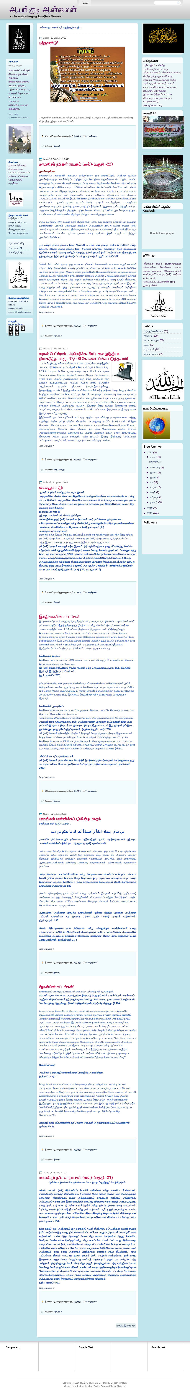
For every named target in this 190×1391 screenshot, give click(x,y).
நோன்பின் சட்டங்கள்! (57, 986)
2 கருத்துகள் (91, 326)
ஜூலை (153, 472)
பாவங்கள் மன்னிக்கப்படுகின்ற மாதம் (70, 818)
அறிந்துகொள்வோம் (153, 331)
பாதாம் (12, 304)
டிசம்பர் (153, 457)
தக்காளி (13, 311)
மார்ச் (152, 492)
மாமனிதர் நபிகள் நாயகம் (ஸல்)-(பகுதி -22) (76, 164)
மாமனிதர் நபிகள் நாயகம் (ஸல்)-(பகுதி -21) (76, 1177)
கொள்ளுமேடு (15, 252)
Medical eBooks (92, 1386)
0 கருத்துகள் (91, 136)
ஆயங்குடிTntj (15, 248)
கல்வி (146, 344)
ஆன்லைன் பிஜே (17, 243)
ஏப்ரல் (153, 487)
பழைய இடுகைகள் (126, 1325)
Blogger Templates (119, 1383)
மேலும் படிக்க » (47, 311)
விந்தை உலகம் (151, 354)
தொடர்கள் (58, 336)
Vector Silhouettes (118, 1386)
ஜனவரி (154, 502)
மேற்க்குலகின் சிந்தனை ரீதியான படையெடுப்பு (18, 222)
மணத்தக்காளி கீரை (19, 301)
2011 (150, 513)
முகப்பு (85, 3)
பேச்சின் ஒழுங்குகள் (19, 233)
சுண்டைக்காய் (16, 308)
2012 (150, 508)
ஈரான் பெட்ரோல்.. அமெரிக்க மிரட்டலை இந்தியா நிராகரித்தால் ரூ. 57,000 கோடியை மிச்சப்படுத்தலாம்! (83, 356)
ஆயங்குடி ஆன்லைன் (89, 1383)
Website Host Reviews (74, 1386)
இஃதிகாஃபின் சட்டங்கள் (59, 616)
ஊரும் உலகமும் (59, 470)
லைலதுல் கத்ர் (51, 487)
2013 (150, 452)
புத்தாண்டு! (48, 42)
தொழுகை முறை (17, 229)
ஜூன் (153, 477)
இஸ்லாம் (57, 146)
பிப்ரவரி (154, 497)
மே (151, 482)
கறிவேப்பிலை (24, 311)
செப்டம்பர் (155, 467)
